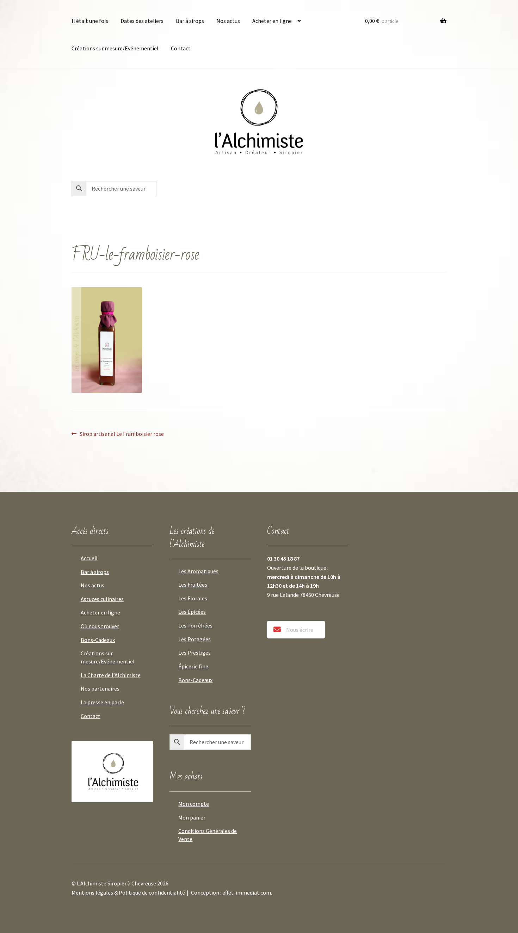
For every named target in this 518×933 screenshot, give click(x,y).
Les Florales (192, 598)
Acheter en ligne (272, 20)
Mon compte (193, 803)
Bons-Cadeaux (98, 639)
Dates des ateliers (142, 20)
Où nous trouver (100, 626)
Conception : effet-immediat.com (231, 892)
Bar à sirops (190, 20)
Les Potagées (194, 639)
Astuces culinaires (102, 599)
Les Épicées (192, 611)
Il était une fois (90, 20)
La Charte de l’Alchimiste (111, 675)
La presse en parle (102, 702)
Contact (181, 48)
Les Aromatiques (198, 571)
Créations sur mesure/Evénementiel (115, 48)
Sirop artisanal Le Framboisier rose (122, 433)
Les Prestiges (194, 652)
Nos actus (228, 20)
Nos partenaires (100, 688)
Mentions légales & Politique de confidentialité (128, 892)
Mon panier (191, 817)
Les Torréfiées (195, 625)
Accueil (89, 558)
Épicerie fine (193, 666)
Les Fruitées (192, 584)
